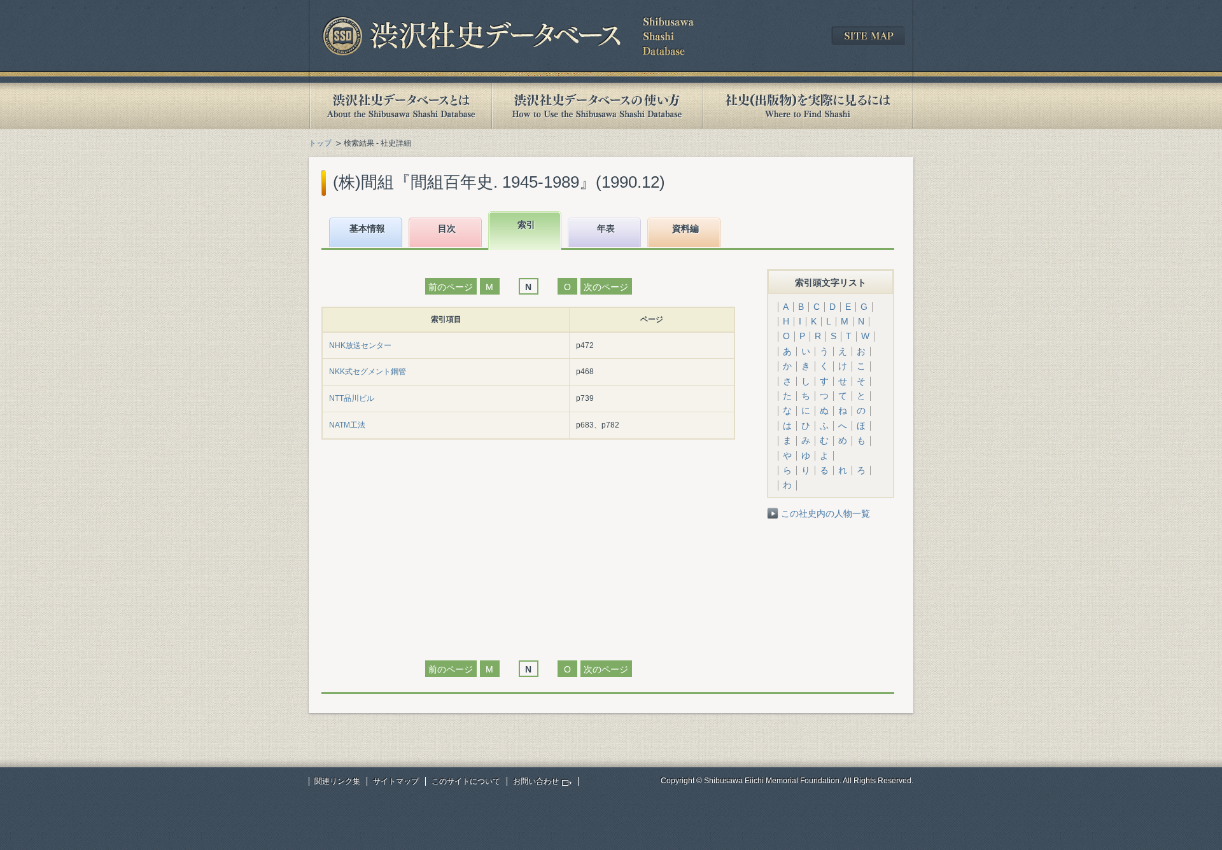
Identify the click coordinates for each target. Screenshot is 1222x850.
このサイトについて (466, 781)
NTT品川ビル (351, 398)
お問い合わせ (536, 781)
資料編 (685, 228)
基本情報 (367, 228)
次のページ (606, 287)
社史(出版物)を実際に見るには (807, 106)
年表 (606, 228)
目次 (447, 228)
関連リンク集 (337, 781)
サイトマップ (396, 781)
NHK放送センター (360, 345)
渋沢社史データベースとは (400, 106)
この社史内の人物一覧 (825, 513)
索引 (526, 224)
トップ (320, 143)
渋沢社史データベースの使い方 (597, 106)
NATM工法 (347, 425)
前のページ (450, 287)
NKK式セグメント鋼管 (367, 371)
